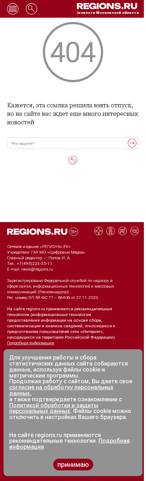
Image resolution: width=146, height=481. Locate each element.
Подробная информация (30, 342)
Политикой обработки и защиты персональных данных (53, 408)
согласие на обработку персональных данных (61, 390)
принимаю (73, 464)
